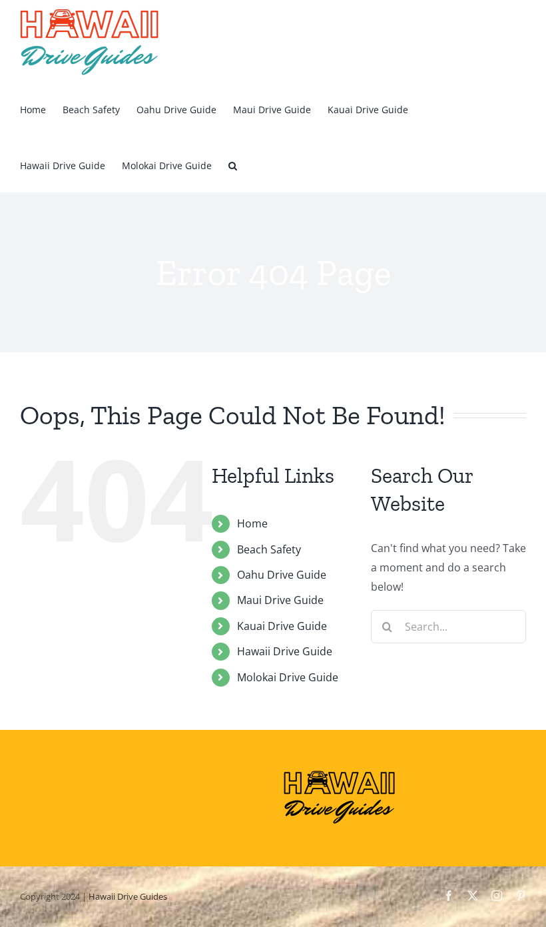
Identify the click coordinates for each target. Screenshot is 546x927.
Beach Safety (269, 549)
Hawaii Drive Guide (284, 651)
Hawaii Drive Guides (128, 896)
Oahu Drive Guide (281, 574)
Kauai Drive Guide (282, 626)
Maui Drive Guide (280, 600)
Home (252, 523)
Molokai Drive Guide (287, 677)
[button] (232, 164)
